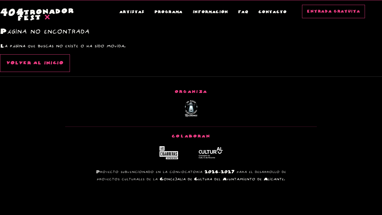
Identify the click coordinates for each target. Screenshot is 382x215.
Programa (168, 12)
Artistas (132, 12)
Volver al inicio (34, 63)
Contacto (272, 12)
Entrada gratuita (333, 11)
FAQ (243, 12)
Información (210, 12)
